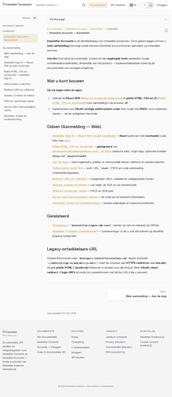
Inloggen (162, 5)
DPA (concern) (115, 352)
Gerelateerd (58, 216)
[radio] (145, 5)
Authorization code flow (17, 84)
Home (75, 336)
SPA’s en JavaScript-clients (19, 101)
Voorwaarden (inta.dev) (119, 347)
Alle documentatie (47, 336)
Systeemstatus (82, 347)
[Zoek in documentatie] (83, 5)
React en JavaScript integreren (101, 98)
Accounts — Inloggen (49, 347)
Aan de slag (59, 162)
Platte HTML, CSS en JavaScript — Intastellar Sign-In (17, 75)
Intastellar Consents (48, 342)
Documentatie (98, 5)
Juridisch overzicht (116, 336)
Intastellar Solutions (152, 336)
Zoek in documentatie (51, 352)
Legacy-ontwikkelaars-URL (72, 249)
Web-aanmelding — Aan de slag (19, 55)
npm (67, 140)
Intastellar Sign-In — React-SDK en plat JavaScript (19, 64)
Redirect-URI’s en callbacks (19, 89)
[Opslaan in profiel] (166, 31)
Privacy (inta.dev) (115, 342)
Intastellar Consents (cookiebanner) (75, 231)
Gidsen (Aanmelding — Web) (74, 126)
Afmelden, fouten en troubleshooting (15, 117)
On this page (108, 19)
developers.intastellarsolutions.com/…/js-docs (81, 151)
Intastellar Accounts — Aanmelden (17, 38)
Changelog (59, 225)
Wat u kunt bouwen (65, 80)
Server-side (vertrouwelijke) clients (19, 108)
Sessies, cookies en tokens (19, 95)
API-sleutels (118, 5)
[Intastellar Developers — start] (17, 5)
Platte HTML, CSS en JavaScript (72, 146)
